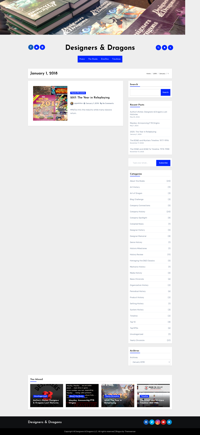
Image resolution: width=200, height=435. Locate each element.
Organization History (139, 285)
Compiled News (137, 224)
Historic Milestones (138, 248)
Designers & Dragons (100, 48)
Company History (137, 212)
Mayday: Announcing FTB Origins (145, 123)
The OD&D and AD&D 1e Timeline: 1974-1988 (149, 149)
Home (82, 59)
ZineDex (105, 59)
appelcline (78, 103)
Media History (136, 273)
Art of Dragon (136, 193)
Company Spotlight (138, 218)
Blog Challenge (137, 199)
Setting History (137, 303)
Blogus (119, 431)
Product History (137, 297)
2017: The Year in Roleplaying (90, 97)
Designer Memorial (138, 236)
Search (134, 84)
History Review (136, 254)
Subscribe (163, 163)
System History (137, 310)
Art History (135, 187)
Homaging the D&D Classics (142, 261)
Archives (134, 357)
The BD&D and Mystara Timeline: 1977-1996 (149, 140)
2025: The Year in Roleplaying (143, 132)
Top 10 (133, 322)
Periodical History (138, 291)
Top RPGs (134, 328)
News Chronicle (137, 279)
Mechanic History (137, 267)
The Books (93, 59)
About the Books (137, 181)
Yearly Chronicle (78, 93)
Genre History (136, 242)
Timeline (134, 316)
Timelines (116, 59)
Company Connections (140, 205)
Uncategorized (136, 334)
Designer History (137, 230)
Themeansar (130, 431)
